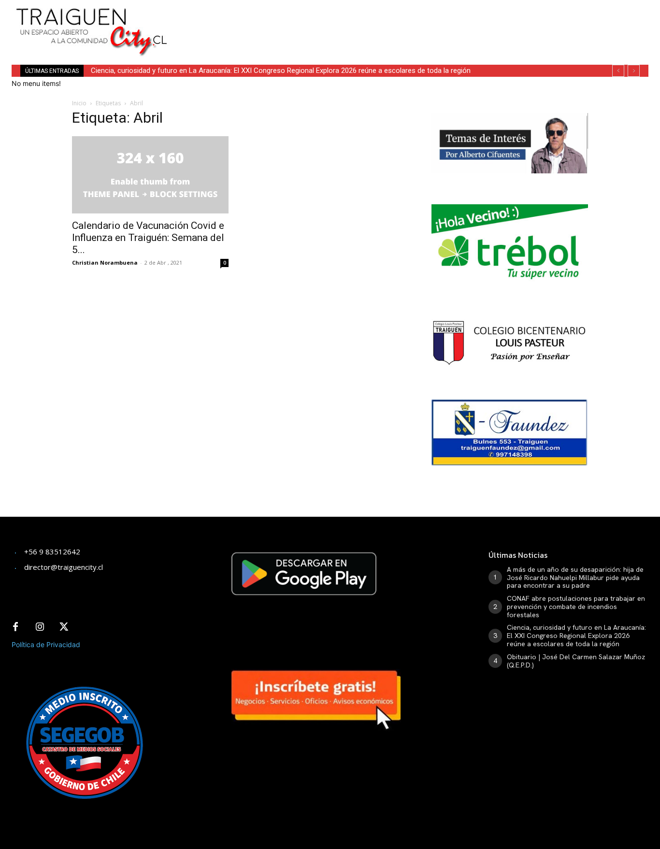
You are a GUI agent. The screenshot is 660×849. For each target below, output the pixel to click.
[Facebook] (15, 627)
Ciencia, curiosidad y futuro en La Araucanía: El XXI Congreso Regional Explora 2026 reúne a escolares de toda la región (281, 70)
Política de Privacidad (46, 644)
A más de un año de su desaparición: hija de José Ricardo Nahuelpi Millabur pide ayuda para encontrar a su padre (575, 577)
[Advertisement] (407, 21)
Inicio (79, 103)
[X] (63, 627)
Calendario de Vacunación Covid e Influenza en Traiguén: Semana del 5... (148, 237)
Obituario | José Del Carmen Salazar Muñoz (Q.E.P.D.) (576, 660)
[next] (634, 71)
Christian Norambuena (105, 262)
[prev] (618, 71)
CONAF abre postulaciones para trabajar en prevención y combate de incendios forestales (576, 606)
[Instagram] (39, 627)
